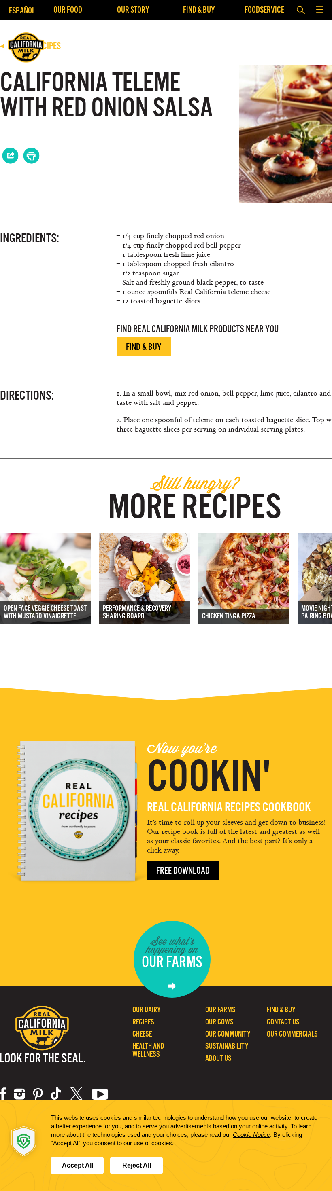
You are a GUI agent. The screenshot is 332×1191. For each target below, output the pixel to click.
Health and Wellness (148, 1050)
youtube (100, 1093)
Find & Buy (199, 9)
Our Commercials (292, 1034)
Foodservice (264, 9)
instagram (19, 1093)
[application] (166, 1145)
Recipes (143, 1022)
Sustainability (227, 1046)
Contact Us (283, 1022)
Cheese (142, 1034)
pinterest (38, 1093)
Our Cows (219, 1022)
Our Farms (220, 1009)
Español (22, 10)
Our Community (228, 1034)
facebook (3, 1093)
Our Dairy (146, 1009)
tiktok (57, 1093)
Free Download (183, 870)
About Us (218, 1058)
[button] (319, 10)
